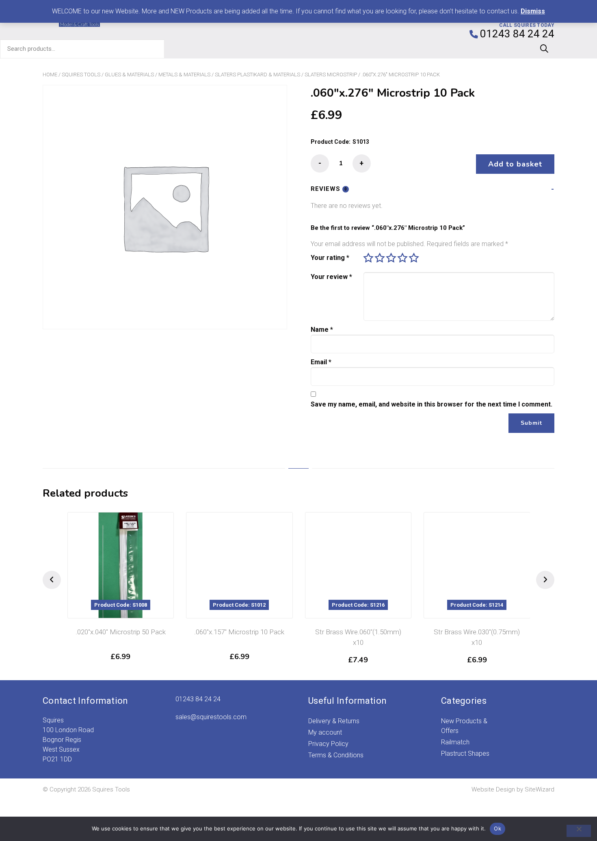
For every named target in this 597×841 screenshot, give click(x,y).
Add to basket (515, 164)
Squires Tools (81, 74)
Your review (331, 277)
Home (50, 74)
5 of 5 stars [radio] (414, 258)
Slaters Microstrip (331, 74)
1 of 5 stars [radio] (368, 258)
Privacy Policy (328, 744)
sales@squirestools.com (211, 717)
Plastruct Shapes (465, 753)
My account (325, 732)
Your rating (330, 258)
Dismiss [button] (533, 11)
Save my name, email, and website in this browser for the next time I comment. (431, 404)
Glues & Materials (129, 74)
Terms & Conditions (335, 755)
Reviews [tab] (329, 188)
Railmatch (455, 742)
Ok (497, 828)
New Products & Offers (464, 726)
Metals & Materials (184, 74)
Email (321, 362)
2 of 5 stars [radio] (380, 258)
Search (544, 48)
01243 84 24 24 (198, 699)
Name (322, 329)
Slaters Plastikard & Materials (257, 74)
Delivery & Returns (333, 721)
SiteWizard (539, 789)
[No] (579, 831)
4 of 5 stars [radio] (402, 258)
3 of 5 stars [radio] (391, 258)
